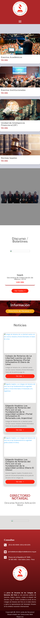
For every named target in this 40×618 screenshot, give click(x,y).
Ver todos (19, 291)
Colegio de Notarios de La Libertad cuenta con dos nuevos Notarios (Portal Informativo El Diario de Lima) (18, 360)
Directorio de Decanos (19, 311)
